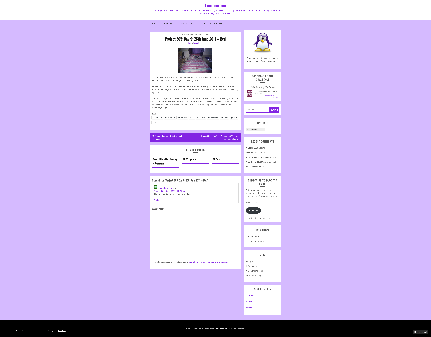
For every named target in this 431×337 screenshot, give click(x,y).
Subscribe (253, 210)
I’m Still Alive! (260, 167)
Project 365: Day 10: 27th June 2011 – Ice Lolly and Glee (220, 137)
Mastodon (250, 295)
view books (275, 97)
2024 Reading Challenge (262, 87)
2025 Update (259, 148)
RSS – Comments (256, 241)
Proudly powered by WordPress (200, 329)
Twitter (249, 302)
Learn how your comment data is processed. (209, 262)
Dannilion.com (215, 5)
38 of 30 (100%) (269, 95)
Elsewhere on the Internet (212, 24)
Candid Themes (237, 329)
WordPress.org (254, 275)
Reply (156, 200)
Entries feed (253, 266)
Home (154, 24)
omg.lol (249, 308)
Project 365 (197, 43)
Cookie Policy (62, 331)
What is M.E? (186, 24)
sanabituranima (165, 188)
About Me (168, 24)
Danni (207, 34)
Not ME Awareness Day (266, 157)
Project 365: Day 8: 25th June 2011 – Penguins (170, 137)
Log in (250, 261)
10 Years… (262, 152)
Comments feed (255, 271)
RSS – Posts (253, 236)
